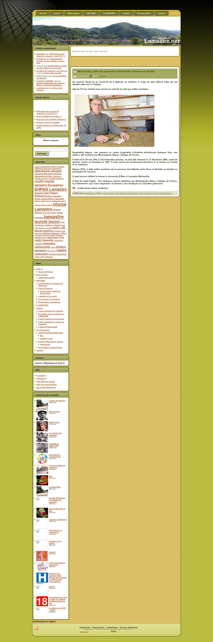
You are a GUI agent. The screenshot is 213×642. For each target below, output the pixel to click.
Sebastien (40, 54)
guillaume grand (58, 201)
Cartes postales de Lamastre (50, 311)
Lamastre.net (162, 41)
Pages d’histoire (45, 288)
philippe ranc (40, 238)
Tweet (113, 631)
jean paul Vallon (49, 213)
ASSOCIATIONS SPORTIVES (50, 333)
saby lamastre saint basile (126, 193)
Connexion (41, 379)
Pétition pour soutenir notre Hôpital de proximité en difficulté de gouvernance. (58, 578)
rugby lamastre (44, 240)
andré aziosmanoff (43, 167)
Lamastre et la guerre (47, 296)
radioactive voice (55, 237)
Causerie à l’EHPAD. (45, 81)
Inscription (41, 376)
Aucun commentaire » (163, 193)
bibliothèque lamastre (48, 171)
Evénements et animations (55, 531)
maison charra (52, 225)
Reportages (89, 193)
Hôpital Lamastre (50, 206)
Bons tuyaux (42, 275)
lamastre (54, 216)
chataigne (56, 176)
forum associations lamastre (49, 199)
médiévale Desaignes (51, 233)
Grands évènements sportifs (50, 342)
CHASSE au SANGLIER (54, 445)
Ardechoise (45, 344)
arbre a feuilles (58, 167)
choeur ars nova (42, 179)
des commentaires (46, 385)
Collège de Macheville (47, 327)
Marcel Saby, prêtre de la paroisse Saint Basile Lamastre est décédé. (116, 71)
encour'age (42, 193)
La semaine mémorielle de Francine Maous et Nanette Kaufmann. (50, 83)
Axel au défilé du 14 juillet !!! (48, 116)
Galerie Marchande (46, 278)
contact (39, 350)
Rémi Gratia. (54, 422)
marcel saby (108, 193)
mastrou (48, 230)
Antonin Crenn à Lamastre (48, 122)
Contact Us (84, 627)
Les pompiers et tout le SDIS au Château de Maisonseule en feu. (58, 600)
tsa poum (51, 251)
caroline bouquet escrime (48, 175)
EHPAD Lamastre (51, 189)
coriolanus (41, 59)
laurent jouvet (47, 222)
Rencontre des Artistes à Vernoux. (51, 119)
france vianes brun (43, 201)
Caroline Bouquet (44, 174)
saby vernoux (145, 193)
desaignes (55, 185)
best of (39, 269)
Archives (38, 363)
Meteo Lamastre (51, 140)
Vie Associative (43, 330)
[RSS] (36, 628)
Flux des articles (45, 382)
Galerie (39, 308)
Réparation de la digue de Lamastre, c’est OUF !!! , (51, 55)
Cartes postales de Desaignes (51, 319)
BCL (42, 336)
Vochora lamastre (57, 254)
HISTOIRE (40, 281)
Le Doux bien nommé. (52, 73)
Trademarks (112, 627)
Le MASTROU (42, 305)
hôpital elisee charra (43, 205)
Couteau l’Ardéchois (58, 520)
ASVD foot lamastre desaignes (48, 169)
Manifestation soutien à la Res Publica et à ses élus (50, 61)
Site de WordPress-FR (46, 388)
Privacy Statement (129, 627)
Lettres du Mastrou (57, 401)
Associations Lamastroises (50, 347)
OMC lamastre (57, 235)
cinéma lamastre (56, 179)
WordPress (111, 639)
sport (53, 247)
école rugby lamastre (44, 257)
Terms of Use (98, 627)
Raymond (102, 76)
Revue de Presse (45, 272)
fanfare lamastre (53, 196)
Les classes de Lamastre (49, 299)
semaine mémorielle (45, 245)
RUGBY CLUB (46, 339)
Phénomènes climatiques (49, 302)
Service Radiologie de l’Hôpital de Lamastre (57, 500)
